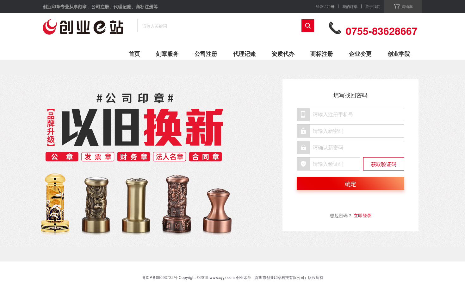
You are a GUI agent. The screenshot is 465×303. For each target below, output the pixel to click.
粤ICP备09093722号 (159, 277)
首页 (134, 53)
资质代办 (283, 53)
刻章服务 (167, 53)
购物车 (407, 6)
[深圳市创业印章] (83, 28)
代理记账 (244, 53)
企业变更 (360, 53)
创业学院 (399, 53)
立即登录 (362, 215)
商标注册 (321, 53)
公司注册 (206, 53)
